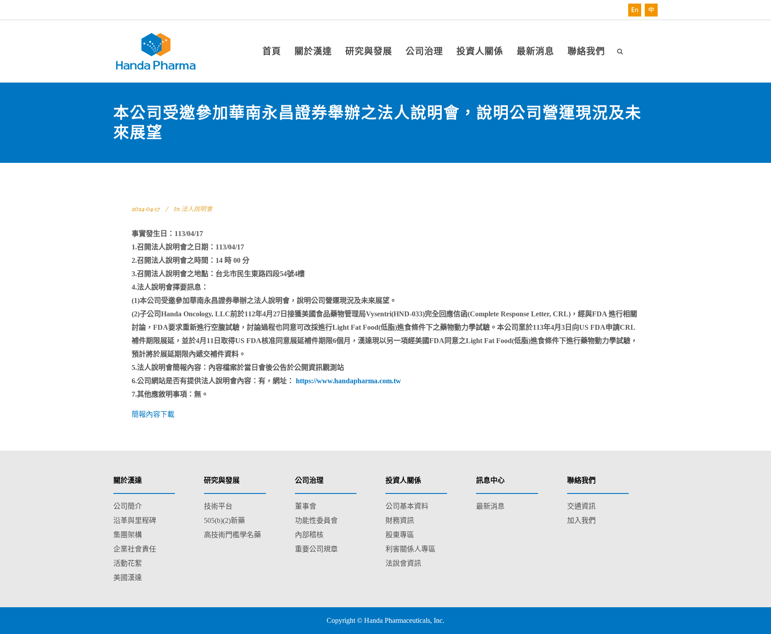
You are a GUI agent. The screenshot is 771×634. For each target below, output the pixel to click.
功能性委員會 (316, 520)
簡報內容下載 (153, 414)
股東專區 (400, 535)
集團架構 (127, 535)
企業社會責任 (134, 549)
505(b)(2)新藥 (224, 520)
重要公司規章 (316, 549)
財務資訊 (400, 520)
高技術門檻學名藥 (232, 535)
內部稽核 (309, 535)
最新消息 (490, 506)
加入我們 (581, 520)
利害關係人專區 (410, 549)
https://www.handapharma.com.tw (348, 381)
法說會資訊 (403, 563)
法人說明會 (196, 209)
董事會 (305, 506)
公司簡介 (127, 506)
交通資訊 (581, 506)
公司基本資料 (407, 506)
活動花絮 (127, 563)
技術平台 (218, 506)
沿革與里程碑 (134, 520)
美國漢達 (127, 577)
